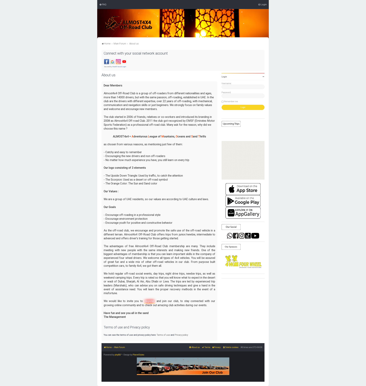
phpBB (118, 355)
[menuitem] (102, 4)
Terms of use (163, 335)
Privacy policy (181, 335)
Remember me (231, 101)
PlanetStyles (138, 355)
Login (224, 77)
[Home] (128, 23)
